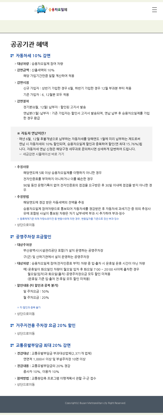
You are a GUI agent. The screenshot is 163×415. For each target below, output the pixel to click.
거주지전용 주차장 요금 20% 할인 (46, 325)
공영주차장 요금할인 (33, 236)
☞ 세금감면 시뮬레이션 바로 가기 (41, 154)
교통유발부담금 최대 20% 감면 (43, 345)
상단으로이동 (26, 225)
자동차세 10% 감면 (33, 55)
